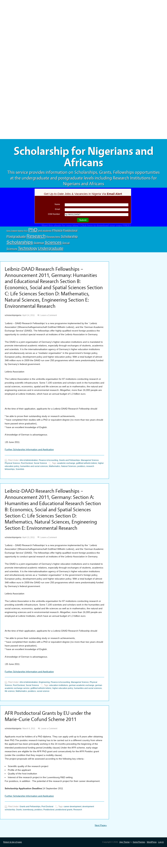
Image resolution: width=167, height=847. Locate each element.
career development (72, 806)
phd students (45, 230)
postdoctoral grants (63, 809)
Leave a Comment (48, 315)
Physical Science (12, 463)
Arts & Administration (29, 460)
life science (10, 691)
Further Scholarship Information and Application (29, 449)
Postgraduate (16, 236)
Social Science (40, 463)
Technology (27, 248)
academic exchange (66, 463)
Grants (19, 809)
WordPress (152, 842)
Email (57, 209)
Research (36, 236)
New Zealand (12, 231)
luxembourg (28, 809)
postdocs (81, 466)
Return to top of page (12, 842)
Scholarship (69, 236)
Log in (161, 842)
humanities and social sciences (34, 466)
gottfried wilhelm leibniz (86, 463)
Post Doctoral (27, 463)
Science (39, 242)
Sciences (53, 242)
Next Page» (101, 825)
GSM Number (54, 214)
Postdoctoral (70, 230)
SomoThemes (139, 842)
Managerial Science (90, 460)
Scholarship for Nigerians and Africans (83, 157)
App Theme (124, 842)
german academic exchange (81, 685)
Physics (57, 230)
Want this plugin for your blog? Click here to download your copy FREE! (86, 225)
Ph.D (26, 231)
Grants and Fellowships (69, 460)
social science (43, 691)
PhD (33, 229)
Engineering (44, 682)
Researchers (53, 236)
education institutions (58, 685)
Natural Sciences (68, 466)
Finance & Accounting (48, 460)
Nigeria (20, 231)
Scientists (20, 469)
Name (57, 204)
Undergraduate (50, 248)
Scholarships (20, 242)
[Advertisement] (83, 24)
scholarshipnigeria (13, 315)
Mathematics (54, 466)
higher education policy (62, 688)
